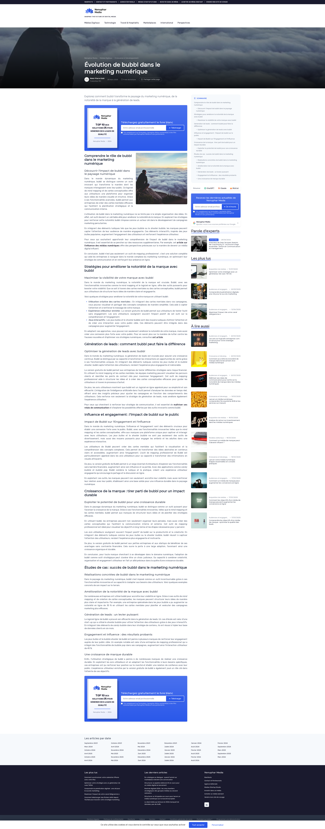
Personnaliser (218, 825)
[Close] (208, 395)
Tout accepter (198, 825)
